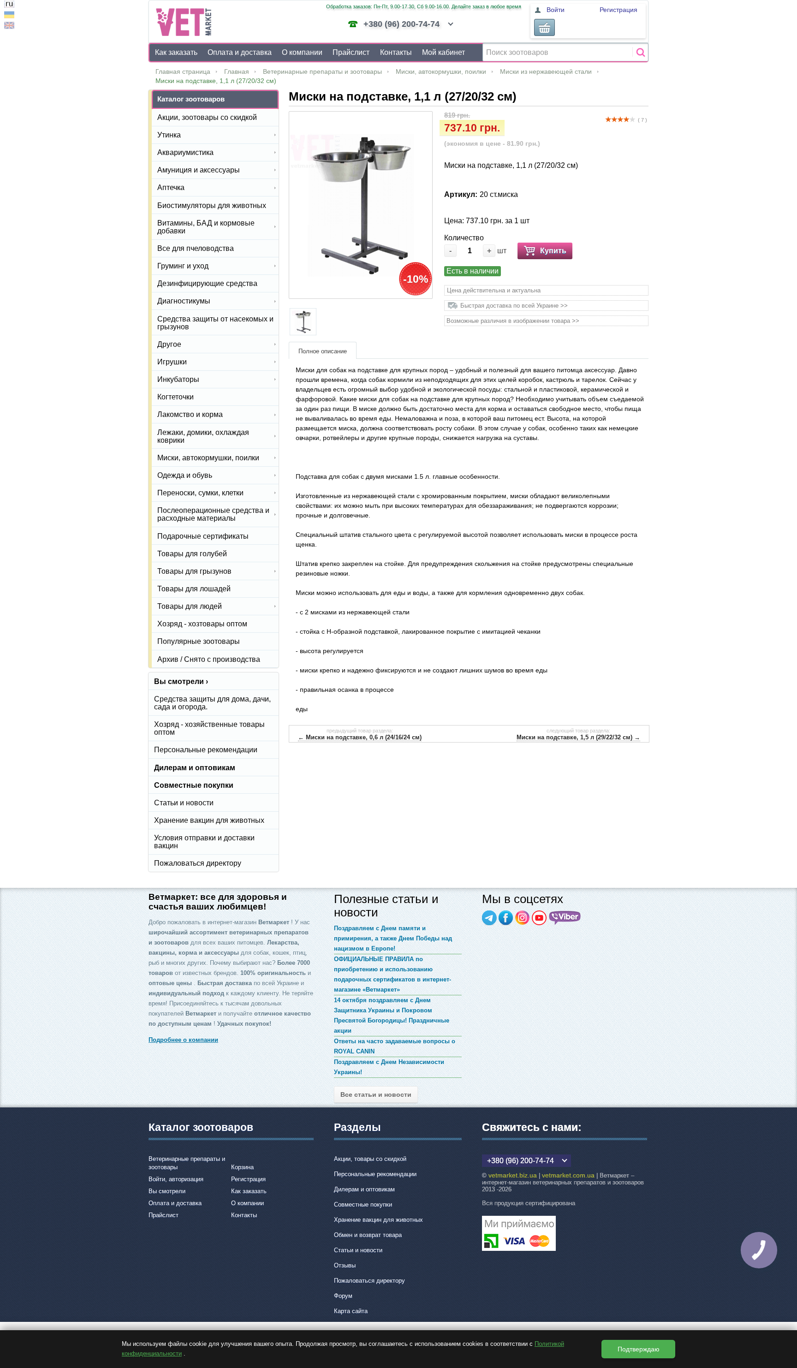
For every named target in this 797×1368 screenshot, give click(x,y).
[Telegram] (489, 917)
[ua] (9, 16)
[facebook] (506, 917)
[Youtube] (539, 917)
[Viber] (565, 917)
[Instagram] (522, 917)
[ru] (9, 5)
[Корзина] (544, 27)
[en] (9, 26)
